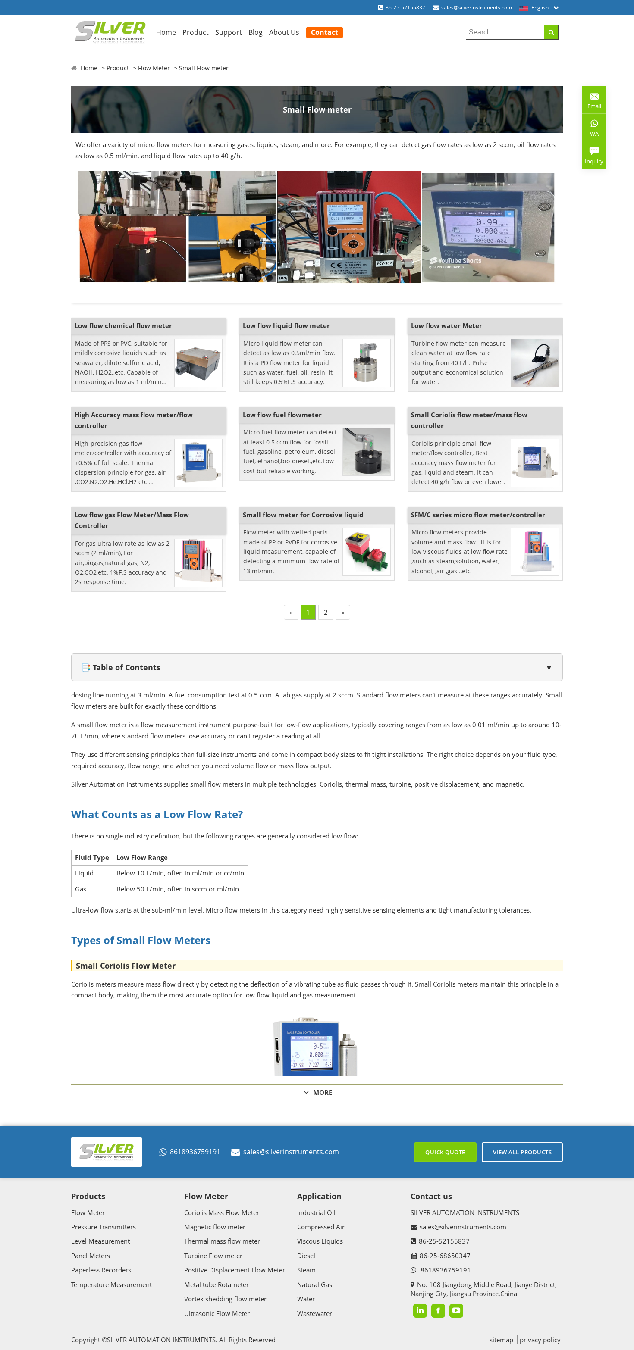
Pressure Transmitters (103, 1226)
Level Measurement (100, 1241)
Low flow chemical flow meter (123, 325)
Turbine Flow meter (213, 1255)
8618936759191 (195, 1151)
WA (590, 135)
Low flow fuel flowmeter (282, 414)
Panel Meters (90, 1255)
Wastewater (314, 1313)
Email (591, 103)
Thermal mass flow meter (222, 1241)
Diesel (306, 1255)
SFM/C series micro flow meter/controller (478, 514)
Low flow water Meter (446, 325)
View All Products (522, 1152)
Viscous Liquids (320, 1241)
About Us (284, 32)
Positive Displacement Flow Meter (234, 1270)
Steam (306, 1270)
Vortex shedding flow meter (225, 1298)
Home (166, 32)
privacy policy (540, 1339)
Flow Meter (154, 68)
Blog (255, 32)
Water (306, 1298)
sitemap (501, 1339)
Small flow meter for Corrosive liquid (303, 514)
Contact (324, 32)
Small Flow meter (204, 68)
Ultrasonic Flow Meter (217, 1313)
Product (195, 32)
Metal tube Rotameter (216, 1284)
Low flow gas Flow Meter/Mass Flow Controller (132, 520)
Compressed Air (321, 1226)
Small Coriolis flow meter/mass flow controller (469, 420)
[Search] (551, 32)
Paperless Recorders (101, 1270)
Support (228, 32)
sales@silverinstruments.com (476, 7)
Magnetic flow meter (214, 1226)
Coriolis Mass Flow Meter (221, 1212)
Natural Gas (314, 1284)
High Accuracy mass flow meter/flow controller (134, 420)
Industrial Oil (316, 1212)
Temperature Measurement (111, 1284)
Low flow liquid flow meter (286, 325)
